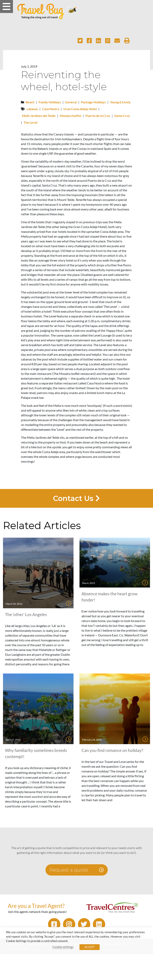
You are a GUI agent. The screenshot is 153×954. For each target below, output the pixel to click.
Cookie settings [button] (63, 947)
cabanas (32, 109)
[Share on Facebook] (89, 41)
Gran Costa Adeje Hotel (80, 109)
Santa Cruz (122, 116)
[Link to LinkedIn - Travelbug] (99, 924)
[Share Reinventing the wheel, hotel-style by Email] (117, 41)
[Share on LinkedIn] (98, 41)
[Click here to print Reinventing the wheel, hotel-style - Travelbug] (127, 41)
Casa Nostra (50, 109)
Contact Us (74, 498)
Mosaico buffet (70, 116)
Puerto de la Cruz (97, 116)
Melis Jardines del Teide (39, 116)
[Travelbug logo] (47, 11)
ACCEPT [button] (89, 947)
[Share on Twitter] (80, 41)
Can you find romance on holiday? (112, 750)
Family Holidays (50, 102)
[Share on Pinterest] (107, 41)
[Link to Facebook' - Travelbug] (54, 924)
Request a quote (69, 870)
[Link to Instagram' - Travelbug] (69, 924)
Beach (30, 102)
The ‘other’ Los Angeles (26, 614)
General (71, 102)
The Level (30, 122)
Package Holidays (93, 102)
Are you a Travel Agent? (36, 905)
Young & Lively (120, 102)
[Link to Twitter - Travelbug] (84, 924)
